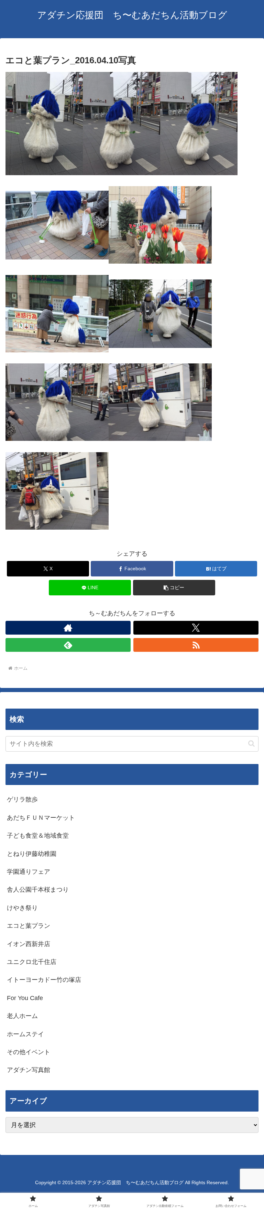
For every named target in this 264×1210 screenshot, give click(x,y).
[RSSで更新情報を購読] (195, 645)
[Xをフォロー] (195, 628)
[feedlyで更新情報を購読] (68, 645)
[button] (174, 587)
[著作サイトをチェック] (68, 628)
